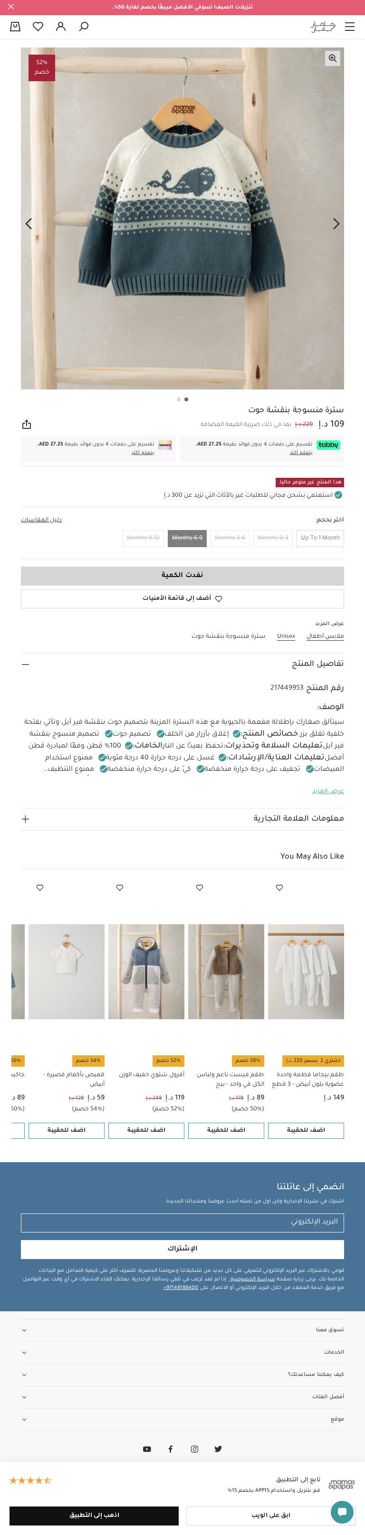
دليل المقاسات (41, 520)
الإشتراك (182, 1249)
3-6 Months (230, 538)
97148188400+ (180, 1288)
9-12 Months (143, 538)
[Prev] (336, 224)
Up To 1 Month (320, 538)
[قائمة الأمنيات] (279, 888)
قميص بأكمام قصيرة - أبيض (74, 1080)
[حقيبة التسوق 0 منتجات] (15, 27)
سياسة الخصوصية (252, 1279)
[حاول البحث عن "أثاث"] (83, 27)
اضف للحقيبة (306, 1131)
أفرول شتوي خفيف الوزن (151, 1075)
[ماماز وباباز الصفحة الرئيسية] (323, 27)
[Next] (28, 224)
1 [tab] (186, 399)
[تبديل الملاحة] (349, 27)
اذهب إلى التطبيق (94, 1516)
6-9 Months (187, 538)
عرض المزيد (328, 791)
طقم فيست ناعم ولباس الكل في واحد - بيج (230, 1080)
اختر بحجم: (330, 520)
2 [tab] (179, 399)
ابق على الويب (270, 1516)
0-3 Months (273, 538)
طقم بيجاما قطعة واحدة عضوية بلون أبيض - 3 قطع (308, 1080)
